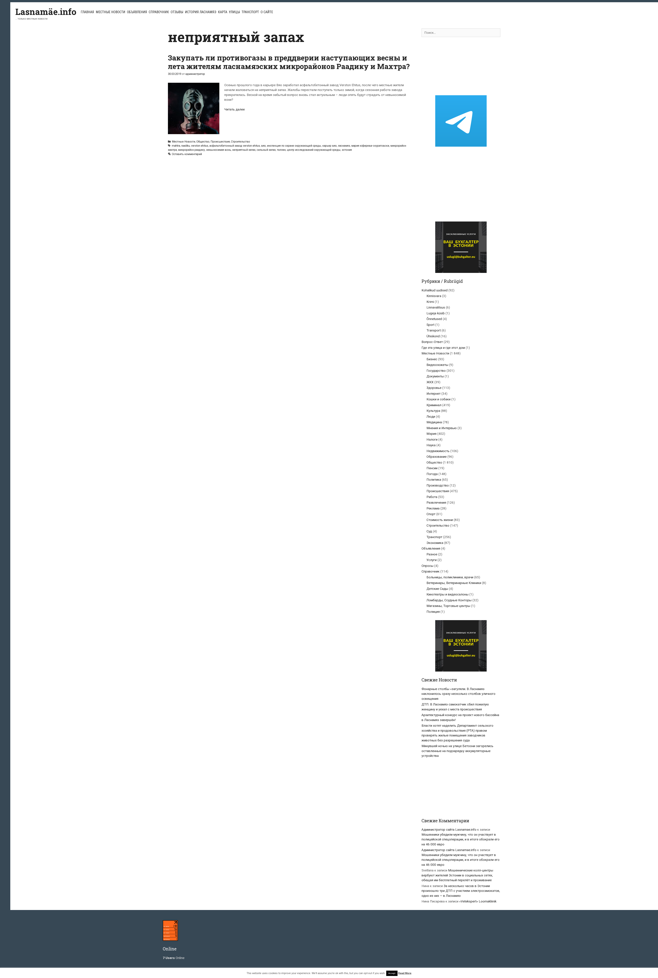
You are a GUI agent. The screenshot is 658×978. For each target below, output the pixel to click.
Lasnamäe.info (45, 11)
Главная (87, 12)
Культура (433, 411)
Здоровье (434, 388)
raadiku (185, 145)
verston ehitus (199, 145)
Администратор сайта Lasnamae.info (449, 830)
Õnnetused (434, 319)
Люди (431, 417)
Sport (430, 325)
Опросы (427, 566)
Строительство (240, 141)
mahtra (176, 145)
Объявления (137, 12)
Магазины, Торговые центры (448, 606)
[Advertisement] (461, 66)
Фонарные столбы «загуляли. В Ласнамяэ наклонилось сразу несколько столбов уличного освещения (458, 694)
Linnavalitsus (436, 307)
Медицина (434, 422)
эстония (347, 149)
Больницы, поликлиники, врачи (450, 577)
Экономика (435, 543)
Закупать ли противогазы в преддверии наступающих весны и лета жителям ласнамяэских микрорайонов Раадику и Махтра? (289, 62)
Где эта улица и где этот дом (443, 348)
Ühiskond (433, 336)
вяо (263, 145)
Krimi (430, 302)
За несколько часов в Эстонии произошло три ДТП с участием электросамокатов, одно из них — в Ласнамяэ (461, 891)
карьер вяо (329, 145)
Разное (432, 554)
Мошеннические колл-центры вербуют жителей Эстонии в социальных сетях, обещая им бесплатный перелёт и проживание (457, 875)
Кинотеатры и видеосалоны (447, 594)
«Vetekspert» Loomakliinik (477, 901)
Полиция (433, 612)
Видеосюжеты (437, 365)
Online (173, 958)
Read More (404, 973)
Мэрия (431, 434)
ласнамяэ (344, 145)
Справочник (159, 12)
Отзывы (177, 12)
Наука (431, 445)
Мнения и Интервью (442, 428)
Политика (434, 480)
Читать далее (234, 109)
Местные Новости (110, 12)
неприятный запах (243, 149)
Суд (429, 531)
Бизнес (432, 359)
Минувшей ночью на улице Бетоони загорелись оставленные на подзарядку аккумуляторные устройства (457, 751)
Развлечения (436, 503)
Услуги (432, 560)
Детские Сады (437, 589)
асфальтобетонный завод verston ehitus (234, 145)
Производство (438, 485)
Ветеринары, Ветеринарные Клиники (454, 583)
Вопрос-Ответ (432, 342)
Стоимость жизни (440, 520)
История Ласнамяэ (200, 12)
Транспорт (250, 12)
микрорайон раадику (191, 149)
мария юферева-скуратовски (370, 145)
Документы (435, 376)
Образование (437, 457)
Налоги (432, 439)
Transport (434, 330)
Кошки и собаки (438, 399)
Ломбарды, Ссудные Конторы (449, 600)
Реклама (433, 508)
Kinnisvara (434, 296)
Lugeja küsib (436, 313)
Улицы (234, 12)
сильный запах (266, 149)
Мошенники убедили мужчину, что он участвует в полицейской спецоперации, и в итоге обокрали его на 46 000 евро (460, 839)
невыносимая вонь (218, 149)
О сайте (267, 12)
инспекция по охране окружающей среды (294, 145)
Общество (202, 141)
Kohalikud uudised (435, 290)
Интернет (434, 394)
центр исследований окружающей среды (313, 149)
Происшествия (220, 141)
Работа (432, 497)
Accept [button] (391, 973)
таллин (281, 149)
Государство (436, 371)
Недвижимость (438, 451)
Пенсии (432, 468)
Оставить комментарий (187, 154)
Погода (432, 474)
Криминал (434, 405)
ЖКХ (430, 382)
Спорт (431, 514)
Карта (222, 12)
